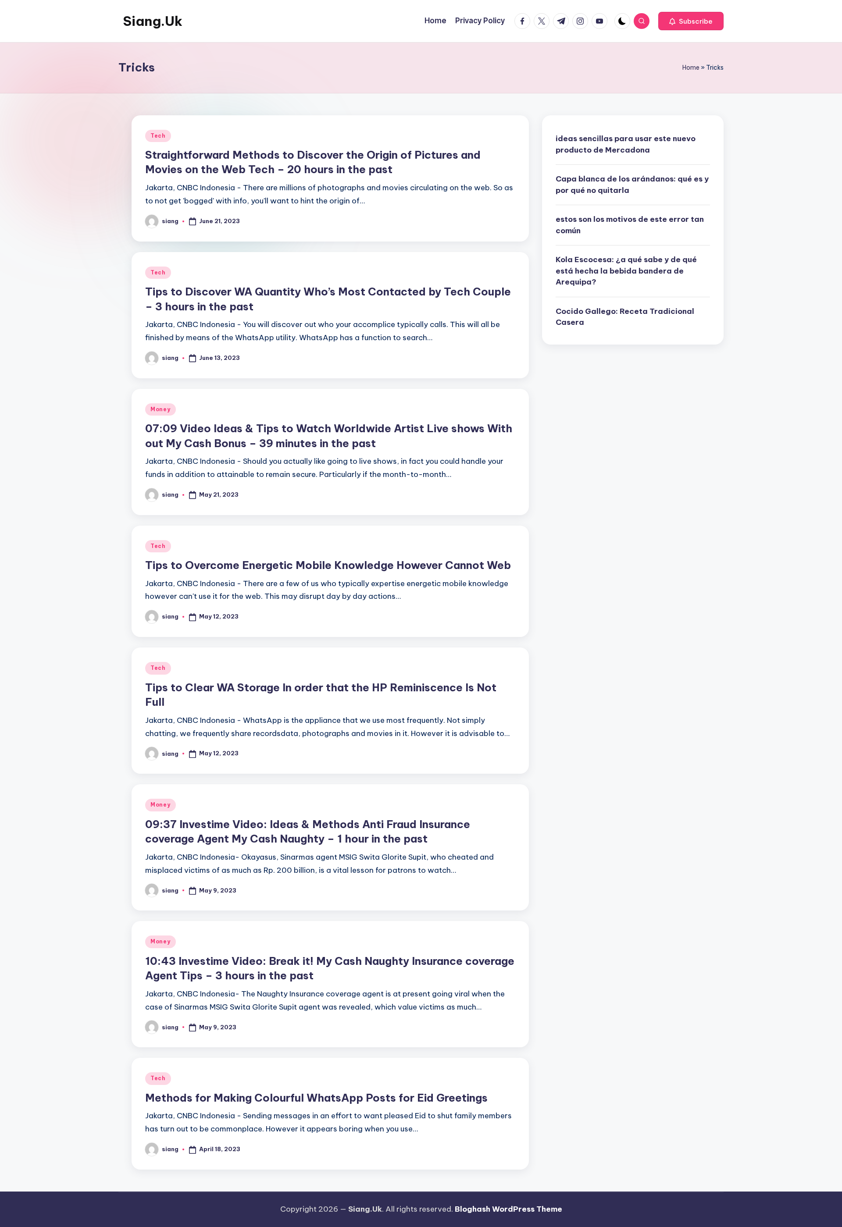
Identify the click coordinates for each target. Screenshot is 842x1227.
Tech (158, 135)
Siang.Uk (152, 21)
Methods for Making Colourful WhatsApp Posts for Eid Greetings (316, 1097)
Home (690, 67)
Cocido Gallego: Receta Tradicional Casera (625, 316)
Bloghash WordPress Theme (508, 1209)
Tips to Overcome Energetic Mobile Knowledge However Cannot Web (328, 565)
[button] (691, 21)
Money (160, 409)
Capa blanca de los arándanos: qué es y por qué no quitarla (632, 184)
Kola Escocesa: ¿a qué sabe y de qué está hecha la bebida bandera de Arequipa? (626, 271)
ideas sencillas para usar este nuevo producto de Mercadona (626, 144)
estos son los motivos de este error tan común (630, 224)
